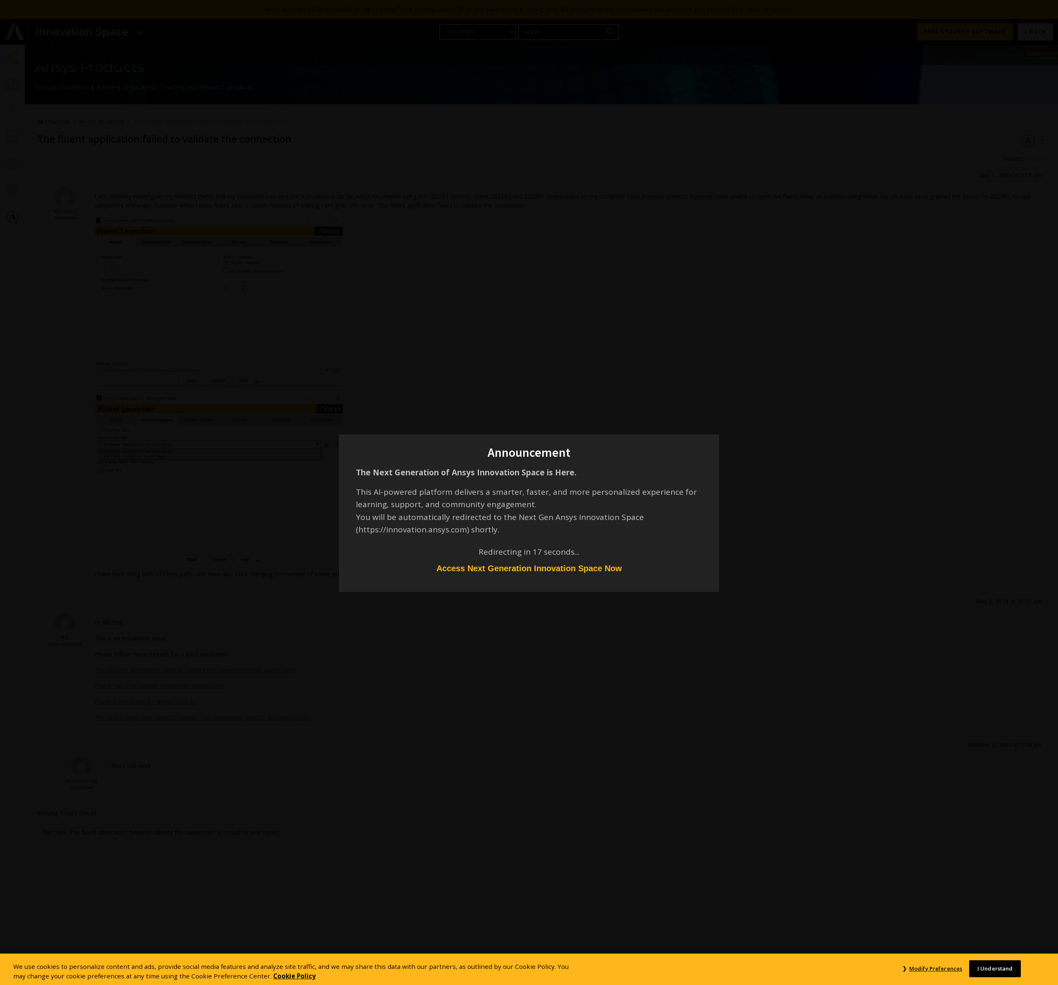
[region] (529, 969)
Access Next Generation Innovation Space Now (529, 568)
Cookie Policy (294, 976)
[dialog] (529, 492)
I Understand (995, 968)
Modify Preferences (935, 968)
